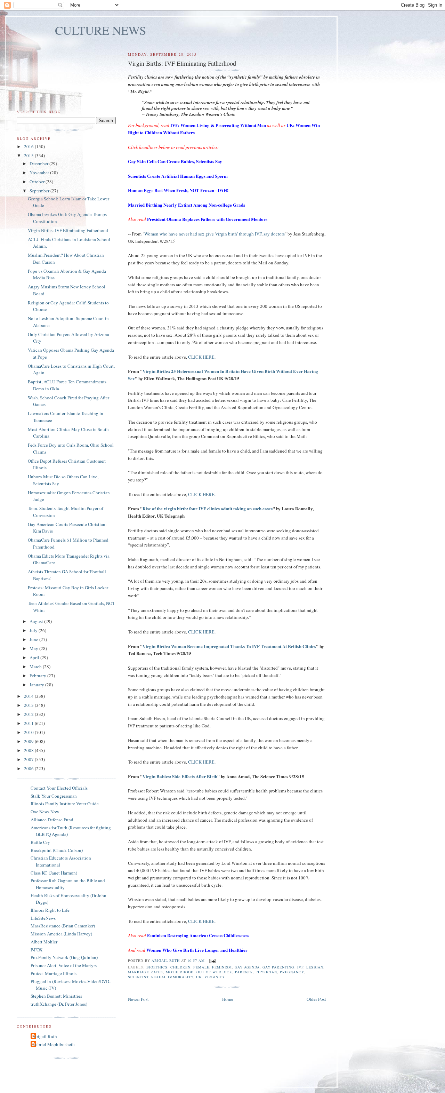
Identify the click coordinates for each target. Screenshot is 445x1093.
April (35, 657)
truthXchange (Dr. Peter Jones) (59, 1004)
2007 (29, 759)
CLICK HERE (201, 357)
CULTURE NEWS (100, 30)
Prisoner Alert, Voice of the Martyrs (64, 965)
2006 (29, 768)
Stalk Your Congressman (54, 796)
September (40, 191)
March (36, 666)
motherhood (180, 972)
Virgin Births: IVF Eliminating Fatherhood (68, 230)
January (37, 684)
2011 (29, 723)
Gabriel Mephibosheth (53, 1044)
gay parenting (278, 967)
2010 (29, 732)
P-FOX (36, 950)
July (34, 630)
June (34, 639)
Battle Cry (40, 842)
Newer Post (138, 999)
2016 (29, 146)
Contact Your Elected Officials (59, 788)
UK (199, 976)
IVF (300, 967)
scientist (138, 976)
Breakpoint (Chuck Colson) (57, 850)
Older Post (316, 999)
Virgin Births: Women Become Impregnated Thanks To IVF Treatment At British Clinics (229, 646)
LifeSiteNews (43, 918)
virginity (214, 976)
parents (244, 972)
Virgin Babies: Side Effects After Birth (180, 776)
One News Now (45, 811)
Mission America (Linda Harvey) (61, 934)
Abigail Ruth (44, 1036)
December (39, 163)
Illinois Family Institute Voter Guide (65, 803)
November (40, 172)
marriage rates (145, 972)
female (201, 967)
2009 (29, 741)
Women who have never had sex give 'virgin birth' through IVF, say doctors (214, 234)
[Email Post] (212, 960)
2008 (29, 750)
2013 (29, 705)
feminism (222, 967)
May (34, 648)
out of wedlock (214, 972)
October (38, 181)
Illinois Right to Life (50, 910)
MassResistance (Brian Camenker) (63, 926)
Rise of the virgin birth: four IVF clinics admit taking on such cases (208, 508)
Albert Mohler (44, 942)
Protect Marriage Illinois (53, 973)
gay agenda (247, 967)
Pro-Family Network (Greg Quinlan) (64, 957)
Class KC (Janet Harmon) (54, 873)
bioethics (157, 967)
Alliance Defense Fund (52, 819)
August (37, 621)
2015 (29, 155)
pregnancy (292, 972)
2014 (29, 696)
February (38, 675)
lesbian (314, 967)
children (180, 967)
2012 (29, 714)
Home (227, 999)
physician (266, 972)
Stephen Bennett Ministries (56, 996)
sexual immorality (172, 976)
